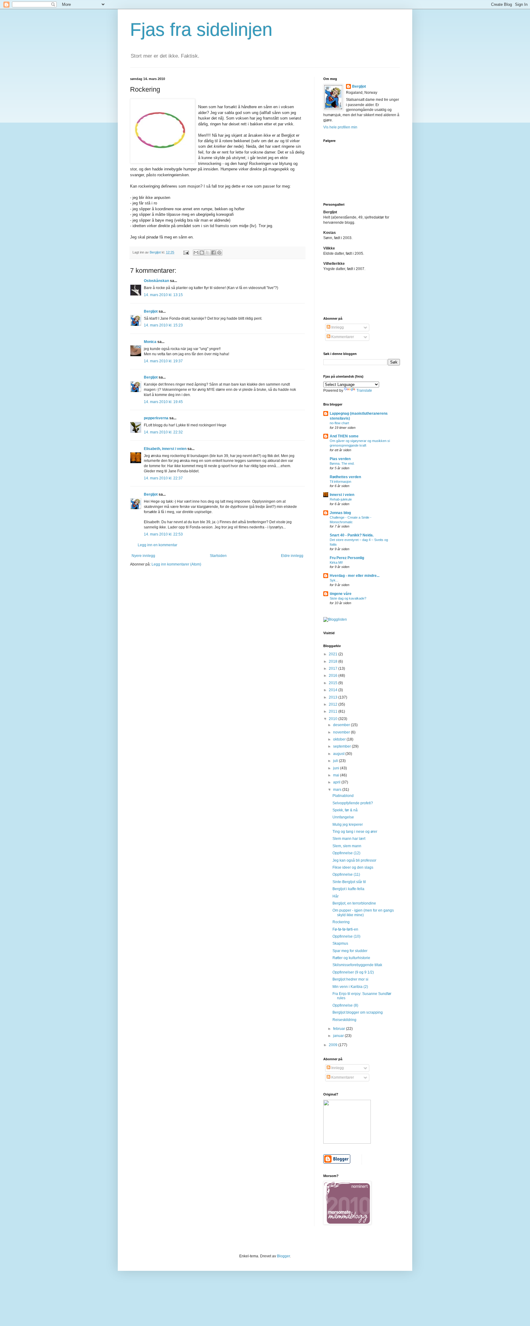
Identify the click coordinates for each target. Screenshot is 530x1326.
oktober (340, 739)
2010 (333, 719)
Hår (335, 896)
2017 (333, 668)
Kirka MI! (336, 562)
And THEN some (344, 436)
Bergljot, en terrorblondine (354, 903)
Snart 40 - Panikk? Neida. (352, 535)
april (337, 782)
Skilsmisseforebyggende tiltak (357, 965)
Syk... (334, 580)
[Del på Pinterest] (219, 253)
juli (336, 761)
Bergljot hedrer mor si (350, 979)
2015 (333, 683)
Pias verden (340, 459)
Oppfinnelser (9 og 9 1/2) (353, 972)
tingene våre (340, 594)
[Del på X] (208, 253)
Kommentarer (342, 337)
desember (342, 725)
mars (337, 789)
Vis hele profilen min (340, 127)
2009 (333, 1045)
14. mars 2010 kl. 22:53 (163, 534)
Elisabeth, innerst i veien (165, 449)
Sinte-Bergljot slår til (349, 882)
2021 (333, 654)
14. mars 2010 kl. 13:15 (163, 295)
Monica (150, 342)
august (339, 754)
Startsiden (218, 556)
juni (336, 768)
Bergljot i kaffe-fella (348, 889)
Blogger (283, 1256)
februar (339, 1029)
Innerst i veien (342, 495)
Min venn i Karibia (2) (350, 987)
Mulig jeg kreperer (347, 824)
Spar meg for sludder (349, 951)
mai (336, 775)
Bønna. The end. (342, 463)
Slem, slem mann (346, 846)
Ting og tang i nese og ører (354, 831)
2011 (333, 711)
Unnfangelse (343, 817)
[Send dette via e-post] (196, 253)
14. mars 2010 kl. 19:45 (163, 402)
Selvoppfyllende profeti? (352, 803)
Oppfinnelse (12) (346, 853)
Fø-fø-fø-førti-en (345, 929)
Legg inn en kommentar (157, 545)
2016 (333, 675)
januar (339, 1036)
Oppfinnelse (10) (346, 936)
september (342, 746)
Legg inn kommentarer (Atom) (176, 564)
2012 (333, 704)
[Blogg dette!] (202, 253)
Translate (364, 390)
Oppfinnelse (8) (345, 1005)
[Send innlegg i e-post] (186, 252)
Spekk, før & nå (345, 810)
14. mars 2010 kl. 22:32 (163, 432)
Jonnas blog (340, 513)
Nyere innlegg (143, 556)
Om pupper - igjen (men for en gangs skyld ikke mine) (363, 912)
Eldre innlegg (292, 556)
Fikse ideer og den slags (352, 867)
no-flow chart (339, 423)
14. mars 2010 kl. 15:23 (163, 325)
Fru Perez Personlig (347, 558)
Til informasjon (340, 481)
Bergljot (151, 311)
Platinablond (343, 796)
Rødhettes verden (345, 477)
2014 (333, 690)
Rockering (341, 922)
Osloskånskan (156, 281)
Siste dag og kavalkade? (348, 598)
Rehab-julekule (341, 499)
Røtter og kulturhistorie (351, 958)
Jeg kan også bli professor (354, 860)
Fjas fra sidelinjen (201, 29)
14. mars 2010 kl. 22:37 (163, 478)
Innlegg (337, 327)
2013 (333, 697)
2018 (333, 661)
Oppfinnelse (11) (346, 874)
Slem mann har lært (348, 838)
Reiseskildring (344, 1020)
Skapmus (340, 943)
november (342, 732)
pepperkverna (156, 418)
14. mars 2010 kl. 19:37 (163, 361)
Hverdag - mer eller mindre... (354, 575)
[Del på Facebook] (213, 253)
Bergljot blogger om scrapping (357, 1012)
